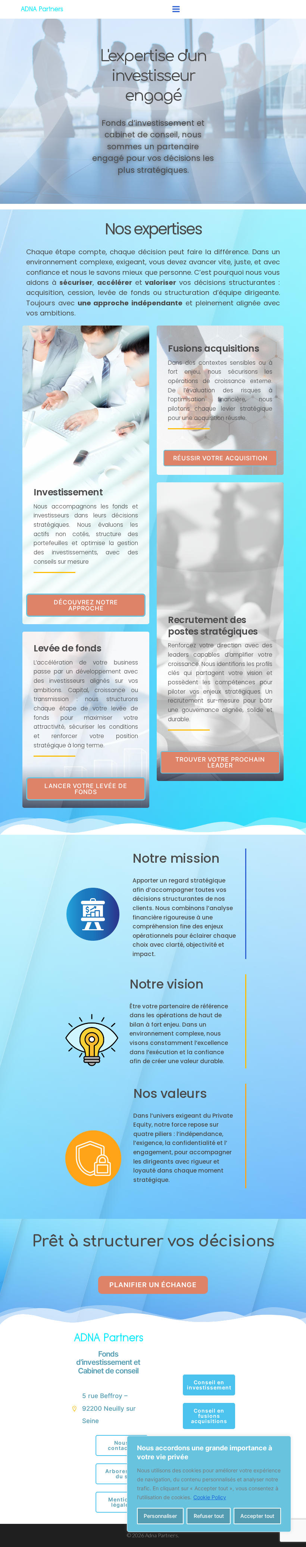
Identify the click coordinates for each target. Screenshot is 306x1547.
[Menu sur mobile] (176, 9)
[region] (209, 1484)
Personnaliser (160, 1516)
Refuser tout (209, 1516)
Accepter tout (257, 1516)
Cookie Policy (209, 1497)
